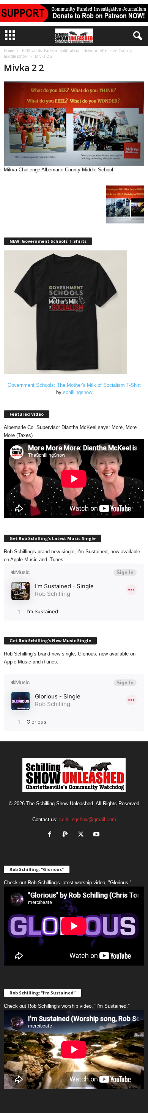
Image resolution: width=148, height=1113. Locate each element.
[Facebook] (51, 835)
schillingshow (77, 392)
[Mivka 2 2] (74, 123)
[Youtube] (97, 835)
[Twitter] (82, 835)
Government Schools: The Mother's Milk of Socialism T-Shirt (74, 385)
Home (9, 50)
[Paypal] (67, 835)
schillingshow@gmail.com (87, 819)
